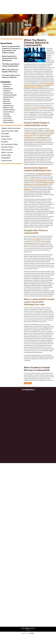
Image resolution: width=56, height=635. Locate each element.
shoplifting (38, 85)
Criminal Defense (8, 88)
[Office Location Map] (28, 573)
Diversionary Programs (9, 95)
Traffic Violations (8, 120)
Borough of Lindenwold (30, 109)
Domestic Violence (8, 97)
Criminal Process (8, 93)
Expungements (6, 157)
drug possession (46, 85)
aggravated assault (42, 137)
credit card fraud (41, 133)
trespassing (27, 189)
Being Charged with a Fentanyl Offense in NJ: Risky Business (9, 58)
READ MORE (28, 383)
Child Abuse (6, 86)
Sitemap (28, 630)
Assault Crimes (7, 84)
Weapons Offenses (8, 122)
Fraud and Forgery (8, 105)
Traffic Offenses (6, 149)
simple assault (49, 83)
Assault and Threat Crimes (9, 131)
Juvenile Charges (6, 139)
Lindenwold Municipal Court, (44, 173)
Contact (26, 103)
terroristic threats (29, 139)
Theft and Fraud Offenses (9, 144)
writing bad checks (41, 184)
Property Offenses (8, 112)
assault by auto (49, 130)
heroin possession (36, 239)
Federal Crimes (6, 155)
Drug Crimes (6, 99)
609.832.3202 (29, 12)
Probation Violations (9, 109)
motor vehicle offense (44, 107)
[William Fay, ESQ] (12, 5)
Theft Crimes (7, 116)
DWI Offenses (5, 136)
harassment (49, 133)
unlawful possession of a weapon (33, 87)
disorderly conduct (29, 85)
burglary (40, 130)
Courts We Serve (6, 160)
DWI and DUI (6, 101)
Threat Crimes (7, 118)
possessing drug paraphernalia (37, 180)
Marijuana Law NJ (8, 107)
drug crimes (29, 135)
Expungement (7, 103)
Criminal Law (6, 90)
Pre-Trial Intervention (46, 296)
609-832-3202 (43, 553)
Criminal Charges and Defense (10, 128)
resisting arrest (28, 184)
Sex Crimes (6, 114)
